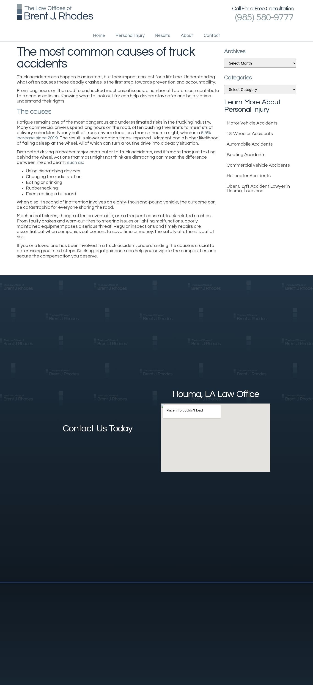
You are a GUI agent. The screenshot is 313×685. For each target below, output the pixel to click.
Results (162, 35)
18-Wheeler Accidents (250, 133)
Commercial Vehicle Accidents (258, 165)
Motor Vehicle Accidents (252, 123)
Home (99, 35)
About (187, 35)
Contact (212, 35)
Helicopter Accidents (249, 175)
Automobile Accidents (250, 144)
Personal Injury (130, 35)
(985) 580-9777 (264, 17)
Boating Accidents (246, 154)
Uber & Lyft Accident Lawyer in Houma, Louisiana (258, 188)
